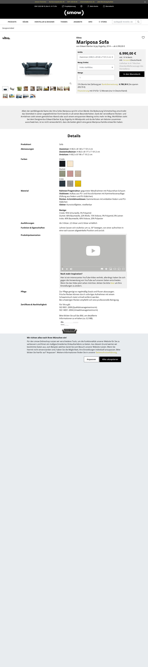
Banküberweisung (110, 84)
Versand (126, 60)
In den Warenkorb (131, 74)
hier (112, 283)
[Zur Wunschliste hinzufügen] (143, 37)
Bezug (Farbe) (83, 62)
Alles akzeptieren (110, 359)
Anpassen (91, 359)
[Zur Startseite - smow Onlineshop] (74, 13)
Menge (80, 73)
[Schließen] (145, 2)
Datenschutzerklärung (106, 352)
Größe (80, 52)
